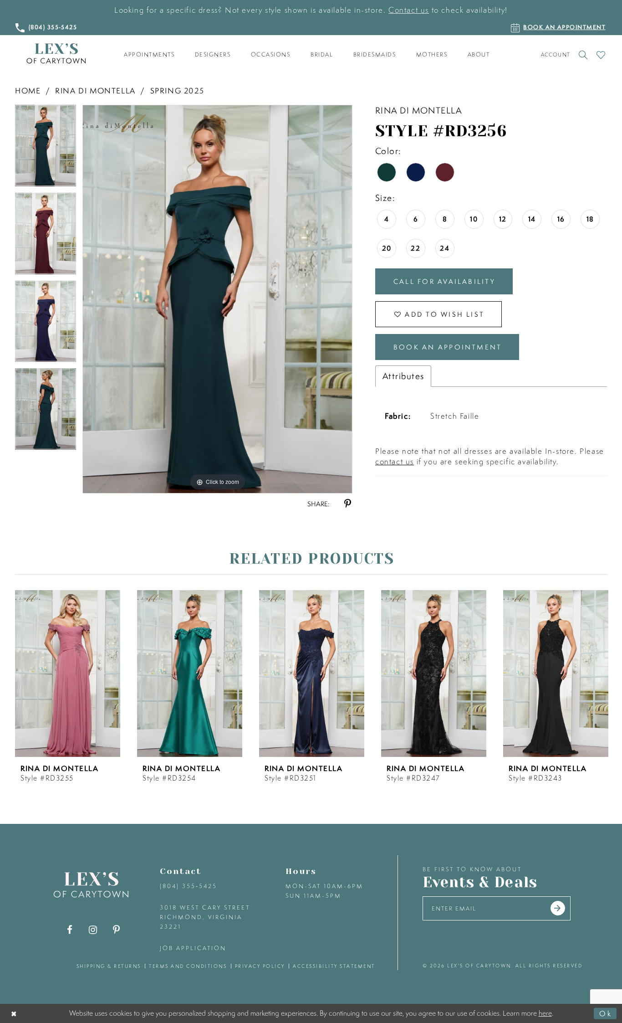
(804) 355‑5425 (188, 886)
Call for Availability (444, 281)
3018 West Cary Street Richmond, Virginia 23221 (205, 917)
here (545, 1013)
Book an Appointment (447, 347)
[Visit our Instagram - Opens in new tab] (93, 930)
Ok (605, 1013)
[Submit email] (558, 908)
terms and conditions (188, 966)
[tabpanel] (45, 149)
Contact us (408, 10)
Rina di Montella (95, 90)
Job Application (193, 948)
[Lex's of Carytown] (56, 53)
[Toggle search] (583, 55)
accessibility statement (334, 966)
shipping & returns (108, 966)
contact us (394, 461)
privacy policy (260, 966)
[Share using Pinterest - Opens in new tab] (347, 504)
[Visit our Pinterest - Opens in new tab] (116, 930)
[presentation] (67, 673)
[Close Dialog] (14, 1013)
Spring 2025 (177, 90)
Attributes (403, 376)
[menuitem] (149, 55)
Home (28, 90)
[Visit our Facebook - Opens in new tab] (70, 930)
